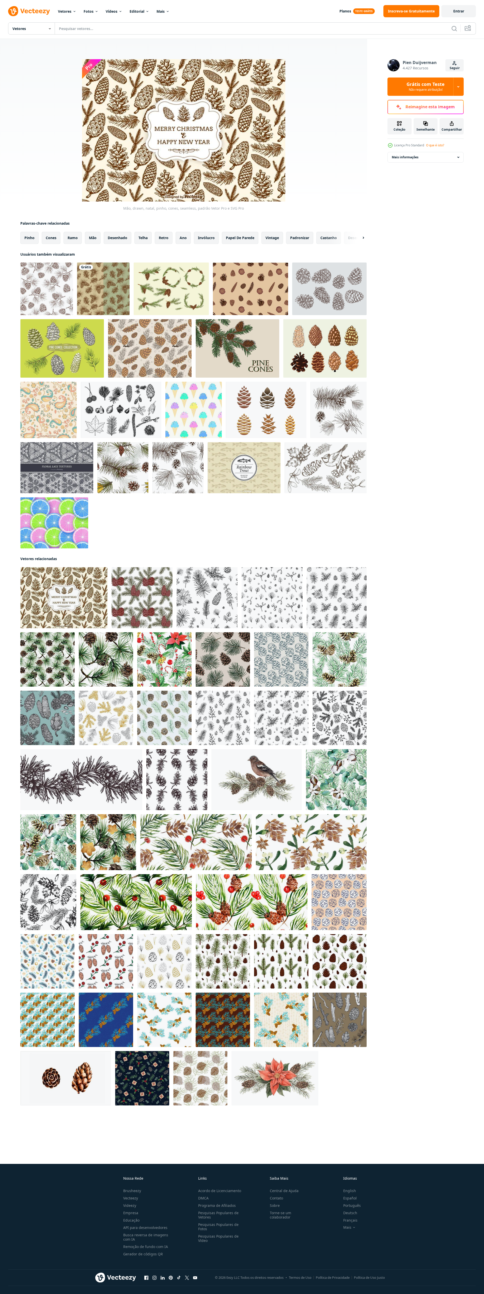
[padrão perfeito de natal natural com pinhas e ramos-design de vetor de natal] (103, 289)
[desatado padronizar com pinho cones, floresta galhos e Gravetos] (340, 1020)
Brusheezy (132, 1190)
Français (350, 1220)
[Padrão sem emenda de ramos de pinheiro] (46, 289)
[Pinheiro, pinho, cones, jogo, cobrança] (62, 348)
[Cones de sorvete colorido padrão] (193, 410)
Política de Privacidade (333, 1277)
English (349, 1190)
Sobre (275, 1205)
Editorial (137, 11)
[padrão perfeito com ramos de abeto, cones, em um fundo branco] (47, 961)
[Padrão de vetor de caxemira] (48, 410)
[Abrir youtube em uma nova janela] (195, 1278)
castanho (328, 237)
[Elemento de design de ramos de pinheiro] (338, 410)
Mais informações (405, 157)
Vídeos (111, 11)
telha (143, 237)
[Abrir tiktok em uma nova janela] (179, 1278)
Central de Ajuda (284, 1190)
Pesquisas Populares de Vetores (218, 1215)
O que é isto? (435, 145)
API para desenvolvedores (145, 1227)
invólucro (206, 237)
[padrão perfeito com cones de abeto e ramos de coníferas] (164, 718)
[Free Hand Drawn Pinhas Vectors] (329, 289)
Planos (345, 11)
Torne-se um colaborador (280, 1215)
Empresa (130, 1212)
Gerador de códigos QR (143, 1254)
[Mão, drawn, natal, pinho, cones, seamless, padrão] (63, 597)
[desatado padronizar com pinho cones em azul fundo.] (47, 718)
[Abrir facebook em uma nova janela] (146, 1278)
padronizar (299, 237)
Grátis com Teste (426, 86)
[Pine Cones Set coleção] (325, 348)
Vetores (64, 11)
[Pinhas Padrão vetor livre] (250, 289)
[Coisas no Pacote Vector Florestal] (121, 410)
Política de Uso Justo (369, 1277)
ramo (73, 237)
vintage (272, 237)
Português (352, 1205)
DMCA (203, 1198)
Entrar (458, 11)
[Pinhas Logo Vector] (266, 410)
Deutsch (350, 1212)
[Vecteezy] (29, 11)
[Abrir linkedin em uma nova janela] (163, 1278)
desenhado (117, 237)
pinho (29, 237)
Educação (131, 1220)
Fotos (88, 11)
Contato (276, 1198)
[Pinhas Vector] (171, 289)
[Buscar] (454, 28)
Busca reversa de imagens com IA (145, 1237)
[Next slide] (359, 238)
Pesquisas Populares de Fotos (218, 1226)
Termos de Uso (300, 1277)
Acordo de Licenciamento (219, 1190)
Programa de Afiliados (217, 1205)
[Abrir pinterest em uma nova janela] (171, 1278)
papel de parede (240, 237)
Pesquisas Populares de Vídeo (218, 1238)
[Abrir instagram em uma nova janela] (154, 1278)
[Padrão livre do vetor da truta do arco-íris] (244, 467)
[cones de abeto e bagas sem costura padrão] (106, 961)
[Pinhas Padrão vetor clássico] (150, 348)
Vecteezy (130, 1198)
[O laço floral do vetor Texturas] (56, 467)
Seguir (455, 68)
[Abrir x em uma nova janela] (187, 1278)
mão (93, 237)
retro (163, 237)
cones (51, 237)
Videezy (129, 1205)
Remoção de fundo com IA (145, 1246)
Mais (161, 11)
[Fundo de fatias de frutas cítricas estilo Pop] (54, 522)
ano (183, 237)
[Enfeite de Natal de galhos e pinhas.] (47, 1020)
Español (350, 1198)
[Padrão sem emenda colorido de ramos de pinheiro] (122, 467)
